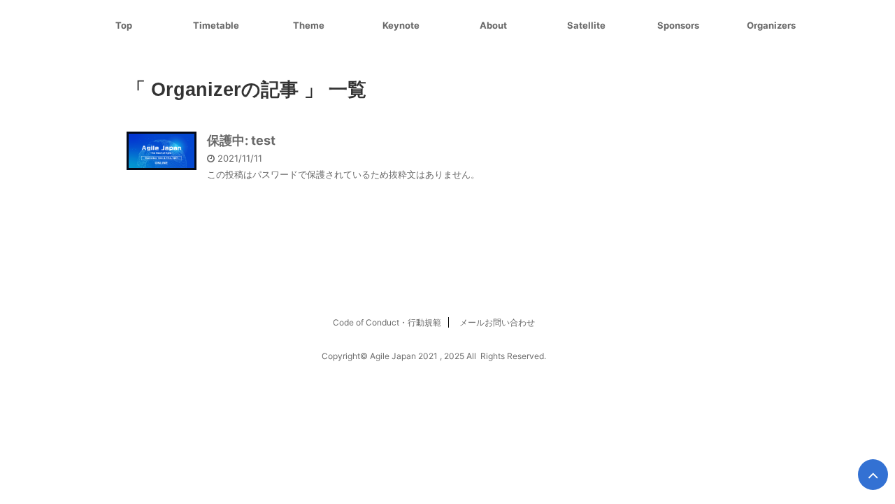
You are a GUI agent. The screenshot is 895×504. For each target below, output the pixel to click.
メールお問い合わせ (497, 322)
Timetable (216, 25)
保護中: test (241, 140)
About (493, 25)
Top (123, 25)
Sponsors (678, 25)
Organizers (771, 25)
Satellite (586, 25)
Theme (308, 25)
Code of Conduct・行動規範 (387, 322)
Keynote (401, 25)
